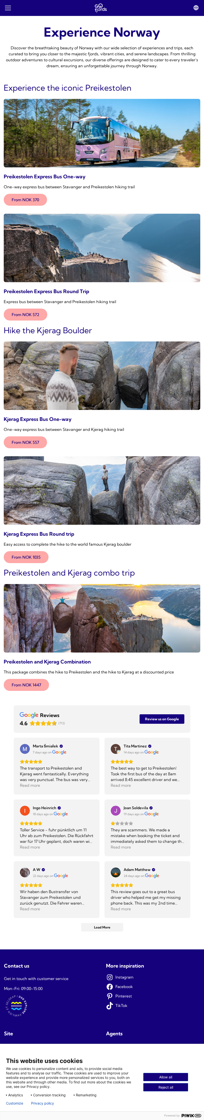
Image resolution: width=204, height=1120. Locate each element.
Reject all (165, 1087)
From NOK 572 (25, 314)
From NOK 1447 (26, 684)
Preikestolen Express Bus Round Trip (46, 291)
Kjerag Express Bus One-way (38, 419)
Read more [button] (30, 785)
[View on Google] (25, 749)
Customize (14, 1103)
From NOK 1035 (26, 557)
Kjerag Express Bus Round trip (39, 534)
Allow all (165, 1077)
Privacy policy (42, 1103)
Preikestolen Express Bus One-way (45, 176)
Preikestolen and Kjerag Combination (47, 662)
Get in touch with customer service (36, 978)
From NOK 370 (25, 199)
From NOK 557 (25, 442)
